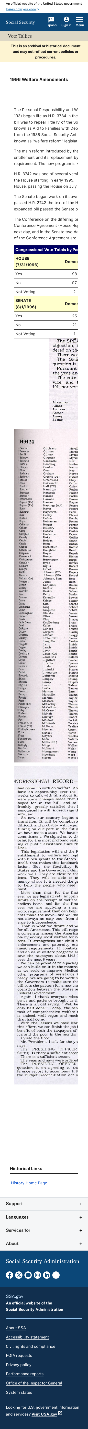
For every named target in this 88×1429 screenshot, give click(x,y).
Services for (18, 1230)
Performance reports (25, 1373)
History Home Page (29, 1182)
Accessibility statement (27, 1337)
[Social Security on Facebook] (9, 1276)
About (12, 1243)
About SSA (16, 1327)
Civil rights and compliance (30, 1346)
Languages (17, 1217)
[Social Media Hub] (56, 1276)
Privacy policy (19, 1364)
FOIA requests (19, 1355)
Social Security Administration (34, 1309)
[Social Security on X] (18, 1276)
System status (19, 1392)
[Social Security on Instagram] (37, 1276)
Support (14, 1203)
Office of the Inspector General (34, 1383)
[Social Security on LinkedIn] (46, 1276)
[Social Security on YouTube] (28, 1276)
